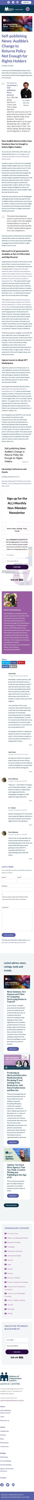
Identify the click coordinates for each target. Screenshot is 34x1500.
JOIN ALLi (26, 2)
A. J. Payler (12, 808)
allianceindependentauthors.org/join (12, 1400)
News (9, 1264)
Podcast (10, 1273)
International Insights (14, 1255)
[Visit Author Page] (17, 600)
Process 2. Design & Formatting (17, 1282)
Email (19, 877)
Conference (4, 1446)
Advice (2, 1427)
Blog (1, 1439)
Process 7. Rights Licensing (16, 1300)
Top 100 (10, 1305)
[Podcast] (17, 2)
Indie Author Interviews (15, 1251)
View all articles (11, 1205)
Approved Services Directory (7, 1470)
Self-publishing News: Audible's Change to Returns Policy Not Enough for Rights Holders (15, 455)
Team (2, 1417)
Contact (3, 1478)
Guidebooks (4, 1431)
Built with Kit (17, 580)
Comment (5, 907)
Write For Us (4, 1420)
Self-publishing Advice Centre (5, 1411)
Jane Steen (12, 673)
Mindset (10, 1260)
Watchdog (10, 1309)
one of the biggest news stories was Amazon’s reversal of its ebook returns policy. (16, 156)
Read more (13, 1049)
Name (4, 877)
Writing (9, 1313)
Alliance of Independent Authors (17, 1238)
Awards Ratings (5, 1465)
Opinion (10, 1269)
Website (4, 886)
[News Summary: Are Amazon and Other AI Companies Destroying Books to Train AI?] (17, 987)
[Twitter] (8, 2)
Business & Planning (13, 1242)
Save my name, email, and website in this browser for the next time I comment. (15, 898)
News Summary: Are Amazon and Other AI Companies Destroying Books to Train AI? (16, 996)
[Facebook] (13, 2)
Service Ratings (5, 1461)
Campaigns (11, 1247)
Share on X (25, 462)
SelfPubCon (16, 477)
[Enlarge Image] (17, 24)
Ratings (3, 1453)
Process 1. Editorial (13, 1278)
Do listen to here (12, 90)
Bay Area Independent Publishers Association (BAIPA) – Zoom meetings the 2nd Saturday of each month (16, 483)
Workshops (4, 1442)
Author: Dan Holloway (12, 610)
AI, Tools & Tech (12, 1233)
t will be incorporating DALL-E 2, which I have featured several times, (16, 304)
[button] (6, 662)
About (2, 1406)
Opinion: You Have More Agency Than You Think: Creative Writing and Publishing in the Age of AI (16, 1171)
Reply (30, 745)
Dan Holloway (13, 779)
